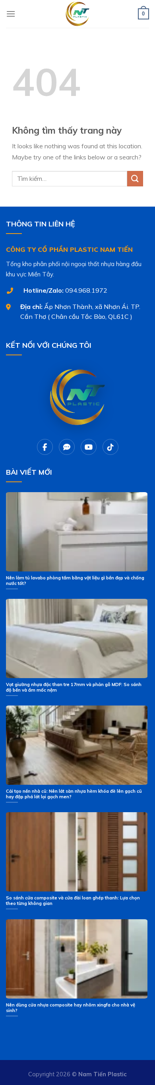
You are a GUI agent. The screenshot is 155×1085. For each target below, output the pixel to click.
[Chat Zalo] (67, 447)
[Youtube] (89, 447)
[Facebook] (45, 447)
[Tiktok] (110, 447)
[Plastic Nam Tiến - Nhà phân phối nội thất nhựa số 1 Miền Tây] (77, 14)
